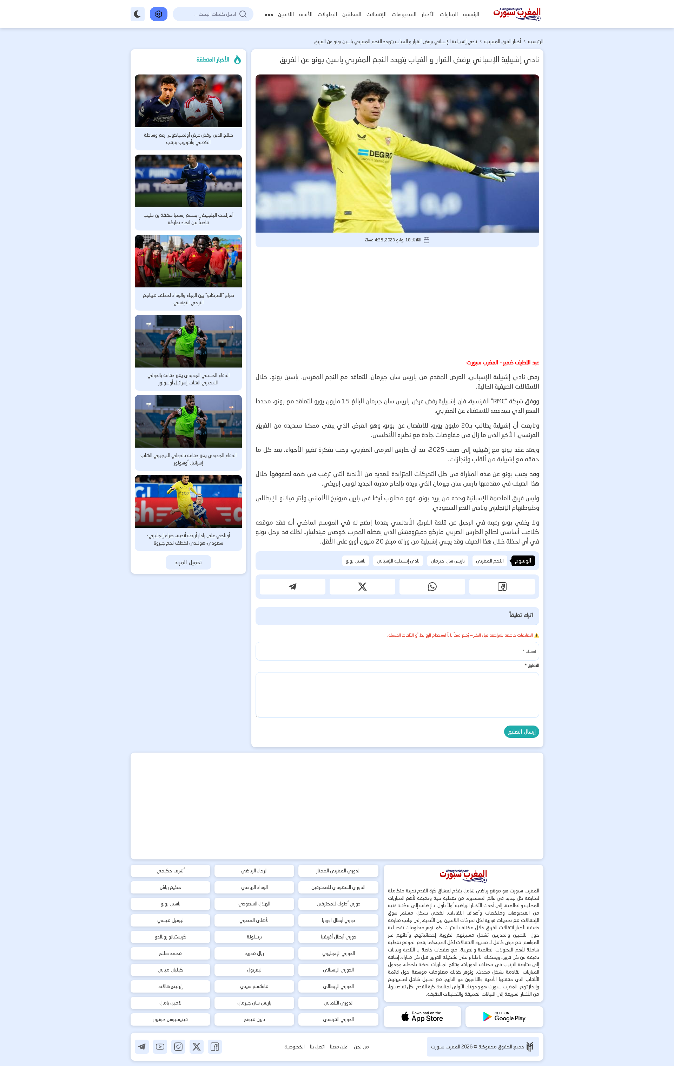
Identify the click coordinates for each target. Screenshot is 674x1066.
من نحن (361, 1047)
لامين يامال (170, 1003)
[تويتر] (197, 1047)
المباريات (449, 14)
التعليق (531, 665)
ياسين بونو (355, 561)
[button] (502, 586)
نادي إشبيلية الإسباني (398, 561)
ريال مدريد (254, 953)
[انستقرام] (178, 1047)
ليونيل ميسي (170, 920)
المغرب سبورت (446, 1047)
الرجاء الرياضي (254, 871)
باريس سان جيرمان (448, 561)
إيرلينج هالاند (170, 986)
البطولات (327, 14)
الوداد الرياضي (254, 887)
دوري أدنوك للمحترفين (339, 904)
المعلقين (351, 14)
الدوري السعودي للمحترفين (338, 887)
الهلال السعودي (254, 904)
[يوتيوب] (160, 1047)
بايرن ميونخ (254, 1019)
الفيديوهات (404, 14)
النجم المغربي (490, 561)
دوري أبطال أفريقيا (338, 937)
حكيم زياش (170, 887)
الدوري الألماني (338, 1003)
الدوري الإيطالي (338, 986)
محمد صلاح (170, 953)
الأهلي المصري (254, 920)
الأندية (305, 14)
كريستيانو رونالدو (170, 937)
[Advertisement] (397, 302)
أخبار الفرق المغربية (502, 41)
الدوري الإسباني (338, 970)
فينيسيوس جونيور (170, 1019)
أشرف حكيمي (171, 871)
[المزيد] (269, 14)
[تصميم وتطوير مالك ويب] (529, 1046)
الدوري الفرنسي (338, 1019)
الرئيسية (471, 14)
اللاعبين (286, 14)
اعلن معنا (339, 1047)
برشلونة (254, 937)
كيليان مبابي (170, 970)
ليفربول (254, 970)
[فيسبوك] (215, 1047)
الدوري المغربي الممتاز (338, 871)
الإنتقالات (376, 14)
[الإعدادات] (158, 14)
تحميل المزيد (188, 562)
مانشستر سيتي (254, 986)
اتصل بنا (317, 1047)
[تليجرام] (142, 1047)
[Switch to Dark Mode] (138, 14)
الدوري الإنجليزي (338, 953)
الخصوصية (294, 1047)
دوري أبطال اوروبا (338, 920)
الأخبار (428, 14)
